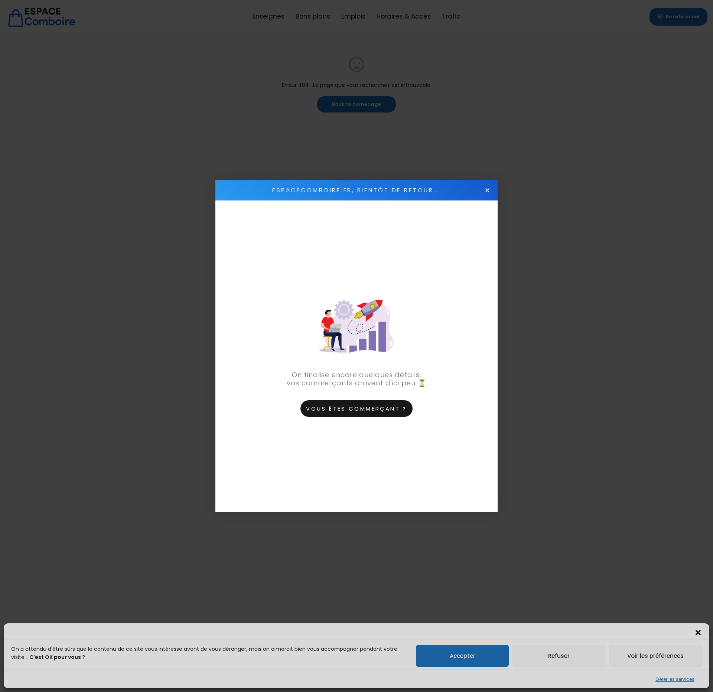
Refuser (559, 656)
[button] (698, 632)
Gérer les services (674, 679)
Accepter (462, 656)
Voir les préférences (655, 656)
